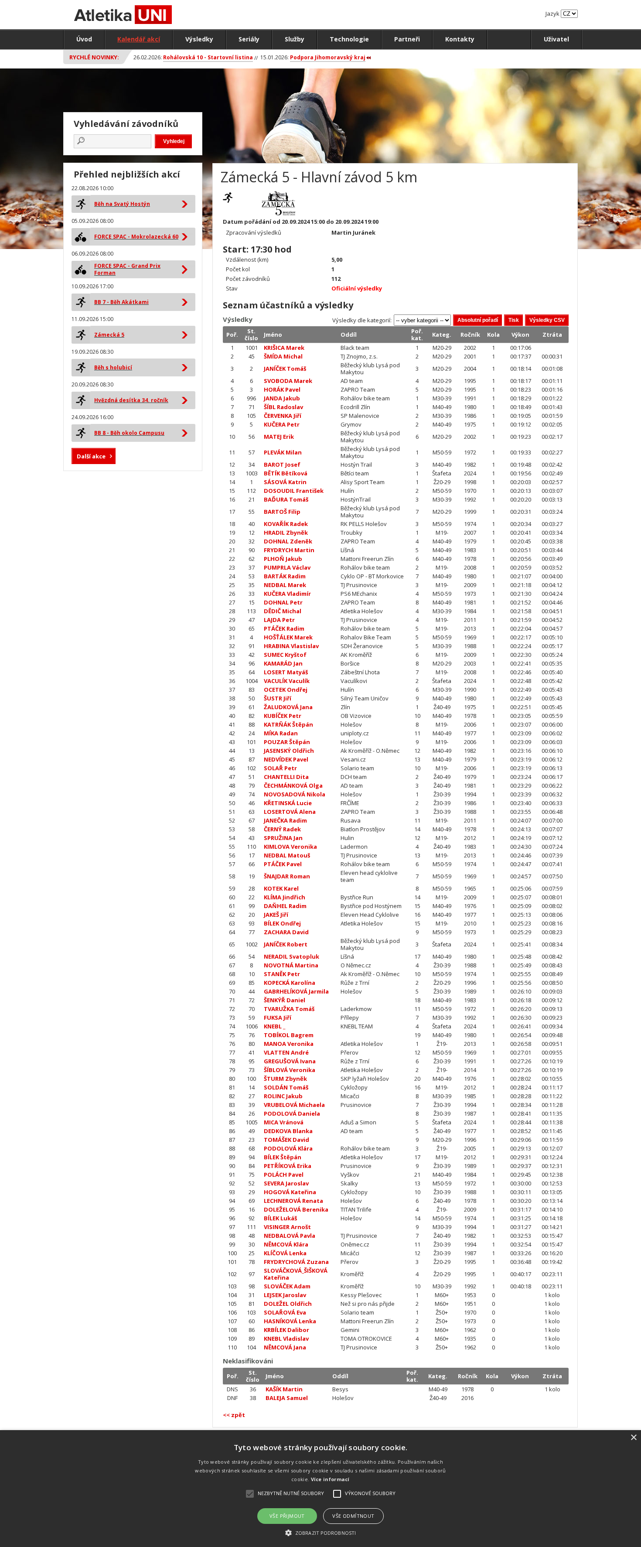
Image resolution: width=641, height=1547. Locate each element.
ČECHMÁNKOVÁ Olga (293, 785)
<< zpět (234, 1415)
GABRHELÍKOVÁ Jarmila (296, 991)
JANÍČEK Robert (285, 944)
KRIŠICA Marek (284, 348)
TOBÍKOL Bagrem (289, 1035)
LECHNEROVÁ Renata (293, 1201)
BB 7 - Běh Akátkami (121, 302)
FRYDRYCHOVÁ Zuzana (296, 1262)
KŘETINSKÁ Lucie (288, 803)
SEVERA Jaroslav (286, 1183)
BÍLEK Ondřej (282, 923)
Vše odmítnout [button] (353, 1516)
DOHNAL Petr (283, 602)
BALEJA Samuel (287, 1398)
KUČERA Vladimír (287, 594)
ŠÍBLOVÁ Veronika (289, 1070)
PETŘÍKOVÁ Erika (287, 1166)
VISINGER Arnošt (287, 1227)
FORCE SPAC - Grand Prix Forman (127, 269)
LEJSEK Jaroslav (285, 1295)
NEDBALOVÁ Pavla (289, 1236)
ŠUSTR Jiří (277, 698)
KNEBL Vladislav (286, 1338)
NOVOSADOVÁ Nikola (294, 794)
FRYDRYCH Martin (289, 550)
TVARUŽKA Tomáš (289, 1009)
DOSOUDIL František (294, 491)
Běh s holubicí (113, 367)
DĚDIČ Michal (282, 611)
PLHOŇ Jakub (283, 559)
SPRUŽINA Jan (283, 838)
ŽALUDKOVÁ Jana (288, 707)
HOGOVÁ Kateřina (290, 1192)
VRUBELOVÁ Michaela (294, 1105)
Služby (294, 39)
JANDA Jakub (282, 398)
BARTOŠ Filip (282, 512)
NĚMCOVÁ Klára (286, 1244)
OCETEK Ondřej (285, 689)
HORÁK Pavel (282, 389)
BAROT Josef (282, 464)
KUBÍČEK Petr (282, 716)
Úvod (84, 39)
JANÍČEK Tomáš (285, 368)
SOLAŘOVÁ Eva (285, 1312)
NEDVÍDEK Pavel (286, 759)
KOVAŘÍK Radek (286, 524)
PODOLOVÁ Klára (288, 1148)
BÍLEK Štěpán (282, 1157)
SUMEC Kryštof (285, 655)
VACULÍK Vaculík (287, 681)
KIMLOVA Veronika (290, 846)
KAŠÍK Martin (284, 1389)
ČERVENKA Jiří (282, 416)
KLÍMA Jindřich (284, 897)
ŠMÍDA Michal (283, 356)
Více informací (330, 1479)
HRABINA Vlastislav (291, 646)
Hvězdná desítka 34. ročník (131, 400)
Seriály (249, 39)
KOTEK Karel (281, 888)
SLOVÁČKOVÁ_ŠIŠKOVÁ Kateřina (295, 1274)
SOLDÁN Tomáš (286, 1087)
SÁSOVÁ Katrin (285, 482)
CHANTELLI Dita (286, 777)
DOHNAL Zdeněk (288, 541)
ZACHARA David (286, 932)
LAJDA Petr (279, 620)
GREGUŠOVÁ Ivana (290, 1061)
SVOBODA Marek (288, 381)
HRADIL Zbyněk (286, 532)
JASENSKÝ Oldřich (289, 751)
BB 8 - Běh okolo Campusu (129, 433)
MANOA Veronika (289, 1044)
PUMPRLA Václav (287, 567)
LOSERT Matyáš (286, 672)
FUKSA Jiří (277, 1017)
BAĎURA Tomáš (286, 499)
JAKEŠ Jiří (276, 915)
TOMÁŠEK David (286, 1140)
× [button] (633, 1437)
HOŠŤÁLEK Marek (288, 637)
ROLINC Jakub (283, 1096)
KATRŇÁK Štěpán (288, 724)
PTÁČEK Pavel (283, 864)
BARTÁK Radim (285, 576)
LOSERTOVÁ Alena (290, 812)
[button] (320, 1532)
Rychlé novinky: (94, 57)
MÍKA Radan (281, 733)
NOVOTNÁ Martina (291, 965)
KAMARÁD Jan (283, 663)
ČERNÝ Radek (282, 829)
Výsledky (199, 39)
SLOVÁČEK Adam (287, 1286)
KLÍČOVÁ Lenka (285, 1253)
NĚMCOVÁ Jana (285, 1347)
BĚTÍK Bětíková (285, 473)
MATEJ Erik (279, 437)
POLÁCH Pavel (283, 1174)
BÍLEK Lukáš (280, 1218)
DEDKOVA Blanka (288, 1131)
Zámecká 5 (109, 334)
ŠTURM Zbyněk (285, 1079)
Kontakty (459, 39)
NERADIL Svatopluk (291, 956)
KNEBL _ (274, 1026)
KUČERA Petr (282, 424)
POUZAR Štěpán (287, 742)
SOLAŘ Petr (280, 768)
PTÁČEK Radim (284, 628)
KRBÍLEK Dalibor (286, 1330)
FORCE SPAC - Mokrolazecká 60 (136, 236)
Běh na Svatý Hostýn (122, 204)
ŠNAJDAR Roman (287, 876)
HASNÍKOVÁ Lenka (290, 1321)
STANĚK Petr (282, 974)
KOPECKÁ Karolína (289, 983)
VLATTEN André (286, 1052)
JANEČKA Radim (285, 820)
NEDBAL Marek (285, 585)
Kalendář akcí (138, 39)
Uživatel (556, 39)
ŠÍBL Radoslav (283, 407)
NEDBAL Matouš (287, 855)
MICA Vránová (283, 1122)
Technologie (349, 39)
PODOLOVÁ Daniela (292, 1113)
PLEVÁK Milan (283, 452)
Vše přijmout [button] (287, 1516)
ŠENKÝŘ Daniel (284, 1000)
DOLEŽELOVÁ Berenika (296, 1209)
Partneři (407, 39)
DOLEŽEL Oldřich (288, 1304)
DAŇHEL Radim (285, 906)
